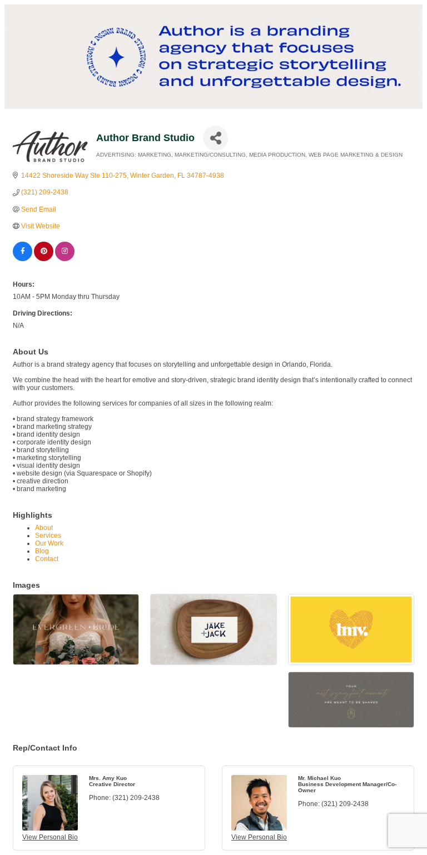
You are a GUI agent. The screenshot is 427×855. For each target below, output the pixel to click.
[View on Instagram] (65, 259)
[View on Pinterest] (43, 259)
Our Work (49, 543)
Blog (42, 551)
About (44, 528)
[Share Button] (215, 138)
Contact (46, 559)
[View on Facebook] (22, 259)
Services (48, 535)
